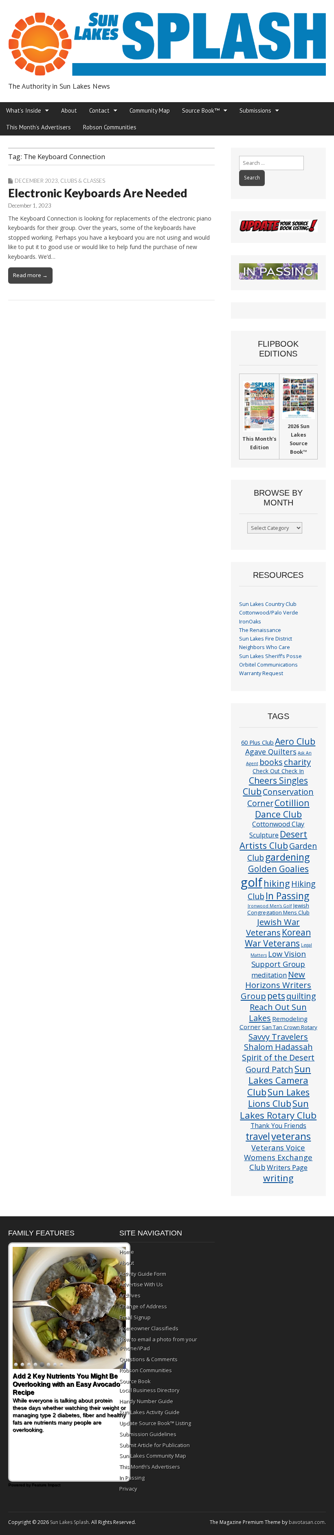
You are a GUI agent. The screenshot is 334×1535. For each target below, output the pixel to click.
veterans (291, 1136)
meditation (269, 975)
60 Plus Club (257, 742)
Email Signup (135, 1317)
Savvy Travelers (278, 1036)
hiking (277, 883)
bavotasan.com (307, 1522)
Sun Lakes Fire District (265, 638)
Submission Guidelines (147, 1434)
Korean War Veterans (278, 938)
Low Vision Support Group (278, 959)
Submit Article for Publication (154, 1445)
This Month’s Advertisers (38, 127)
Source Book (135, 1381)
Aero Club (295, 741)
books (271, 762)
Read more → (30, 275)
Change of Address (143, 1306)
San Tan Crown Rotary (289, 1027)
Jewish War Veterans (273, 927)
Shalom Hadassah (278, 1046)
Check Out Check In (278, 771)
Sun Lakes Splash (69, 1522)
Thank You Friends (278, 1125)
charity (297, 762)
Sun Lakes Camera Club (279, 1080)
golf (251, 882)
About (69, 110)
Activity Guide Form (142, 1273)
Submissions (255, 110)
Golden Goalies (278, 869)
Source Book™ (201, 110)
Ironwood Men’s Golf (270, 906)
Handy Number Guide (146, 1401)
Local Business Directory (149, 1390)
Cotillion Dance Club (282, 808)
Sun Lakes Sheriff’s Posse (270, 656)
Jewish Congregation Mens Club (278, 909)
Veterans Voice (278, 1147)
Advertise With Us (141, 1284)
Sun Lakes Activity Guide (149, 1412)
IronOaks (250, 621)
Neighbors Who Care (264, 647)
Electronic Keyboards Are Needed (97, 193)
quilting (301, 995)
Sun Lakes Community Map (152, 1455)
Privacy (128, 1488)
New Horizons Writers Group (276, 985)
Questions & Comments (148, 1359)
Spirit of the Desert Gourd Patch (278, 1063)
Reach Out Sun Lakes (278, 1012)
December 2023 (36, 180)
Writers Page (287, 1167)
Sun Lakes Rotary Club (278, 1109)
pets (276, 995)
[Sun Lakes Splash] (167, 39)
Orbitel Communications (268, 664)
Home (126, 1251)
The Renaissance (260, 630)
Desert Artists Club (273, 839)
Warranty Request (261, 673)
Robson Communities (109, 127)
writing (278, 1178)
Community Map (150, 110)
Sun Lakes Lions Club (279, 1097)
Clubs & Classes (82, 180)
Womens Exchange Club (278, 1162)
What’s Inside (23, 110)
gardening (287, 857)
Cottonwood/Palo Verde (268, 612)
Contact (99, 110)
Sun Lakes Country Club (268, 604)
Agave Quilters (271, 752)
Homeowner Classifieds (148, 1328)
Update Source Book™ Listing (155, 1423)
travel (258, 1136)
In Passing (287, 896)
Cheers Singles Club (275, 785)
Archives (130, 1295)
